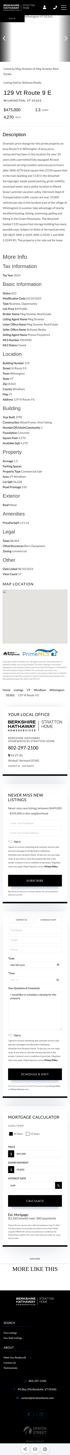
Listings (18, 690)
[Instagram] (41, 1414)
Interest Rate (17, 1178)
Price (11, 1146)
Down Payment (18, 1162)
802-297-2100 (55, 7)
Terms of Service (17, 1089)
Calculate (35, 1200)
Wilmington (57, 690)
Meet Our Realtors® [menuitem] (15, 1357)
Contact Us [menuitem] (10, 1362)
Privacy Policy (51, 866)
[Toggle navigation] (63, 7)
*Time (11, 973)
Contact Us (14, 766)
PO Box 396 (36, 1389)
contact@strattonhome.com (37, 1398)
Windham (40, 690)
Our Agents (28, 766)
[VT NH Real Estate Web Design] (35, 1431)
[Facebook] (29, 1414)
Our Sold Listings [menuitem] (13, 1337)
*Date (11, 958)
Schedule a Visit (48, 920)
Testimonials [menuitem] (10, 1367)
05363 (10, 695)
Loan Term (16, 1125)
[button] (6, 38)
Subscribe (35, 880)
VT (28, 690)
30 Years (18, 1133)
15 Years (35, 1133)
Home (6, 690)
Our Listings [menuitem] (10, 1332)
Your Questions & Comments (24, 988)
